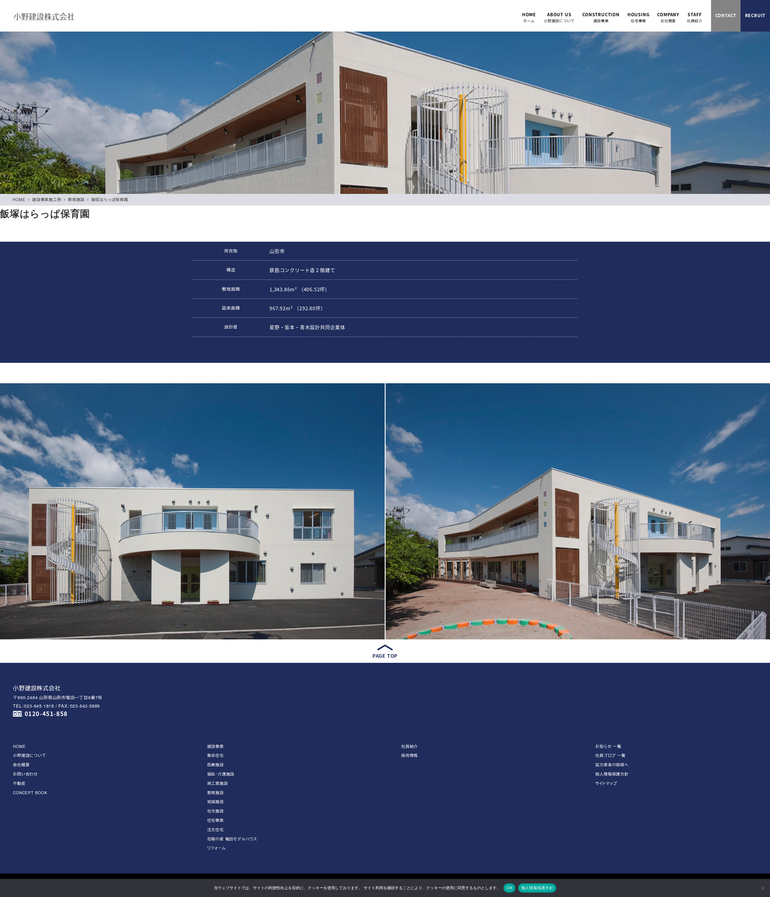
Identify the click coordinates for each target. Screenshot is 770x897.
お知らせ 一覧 (608, 746)
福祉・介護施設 (221, 774)
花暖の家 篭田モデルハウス (232, 839)
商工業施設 (217, 783)
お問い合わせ (25, 774)
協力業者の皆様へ (611, 764)
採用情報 (409, 755)
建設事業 (215, 746)
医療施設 (215, 764)
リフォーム (216, 848)
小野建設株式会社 (36, 688)
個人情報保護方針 (611, 774)
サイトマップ (606, 783)
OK (509, 887)
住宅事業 (215, 820)
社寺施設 (215, 811)
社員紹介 (409, 746)
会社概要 (21, 764)
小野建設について (29, 755)
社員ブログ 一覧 (610, 755)
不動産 (19, 783)
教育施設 (215, 792)
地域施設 (215, 801)
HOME (19, 746)
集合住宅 (215, 755)
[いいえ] (762, 888)
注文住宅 (215, 829)
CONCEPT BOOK (30, 792)
